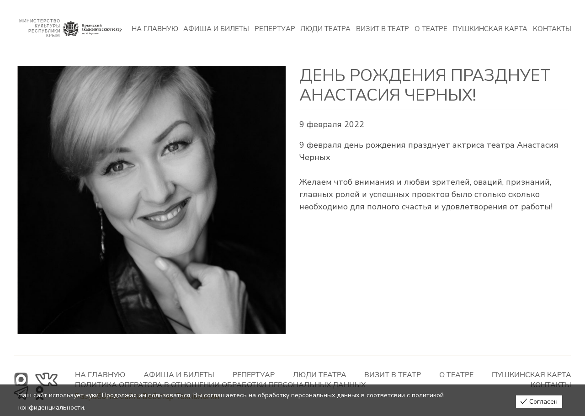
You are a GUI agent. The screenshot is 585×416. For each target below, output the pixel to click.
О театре (431, 28)
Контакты (552, 28)
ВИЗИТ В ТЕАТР (382, 28)
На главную (155, 28)
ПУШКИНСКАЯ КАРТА (489, 28)
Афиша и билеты (216, 28)
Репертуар (275, 28)
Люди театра (325, 28)
